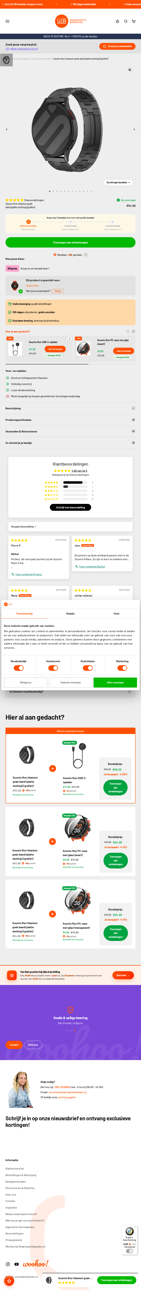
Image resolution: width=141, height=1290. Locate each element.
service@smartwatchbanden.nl (67, 1092)
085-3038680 (62, 1087)
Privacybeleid (14, 1239)
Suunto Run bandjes (41, 58)
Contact (14, 1044)
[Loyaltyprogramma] (9, 1281)
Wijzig (58, 290)
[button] (15, 200)
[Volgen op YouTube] (16, 1264)
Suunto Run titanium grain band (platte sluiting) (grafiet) (80, 58)
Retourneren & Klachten (20, 1188)
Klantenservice (15, 1168)
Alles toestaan (115, 682)
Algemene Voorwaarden (20, 1227)
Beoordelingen (15, 1233)
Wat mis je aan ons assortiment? (25, 1220)
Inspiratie (11, 1207)
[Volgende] (133, 331)
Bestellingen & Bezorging (21, 1175)
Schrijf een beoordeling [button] (70, 507)
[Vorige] (128, 331)
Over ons (33, 1044)
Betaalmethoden (16, 1181)
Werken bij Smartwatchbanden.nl (25, 1246)
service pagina (66, 1097)
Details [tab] (70, 613)
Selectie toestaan (70, 682)
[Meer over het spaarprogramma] (86, 255)
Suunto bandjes (21, 58)
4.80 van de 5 (79, 470)
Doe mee (121, 975)
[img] (19, 540)
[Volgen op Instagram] (8, 1264)
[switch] (53, 668)
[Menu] (135, 1227)
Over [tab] (117, 613)
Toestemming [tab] (24, 613)
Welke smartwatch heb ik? (24, 48)
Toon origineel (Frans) (28, 574)
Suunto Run (32, 285)
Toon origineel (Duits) (92, 566)
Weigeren (25, 682)
